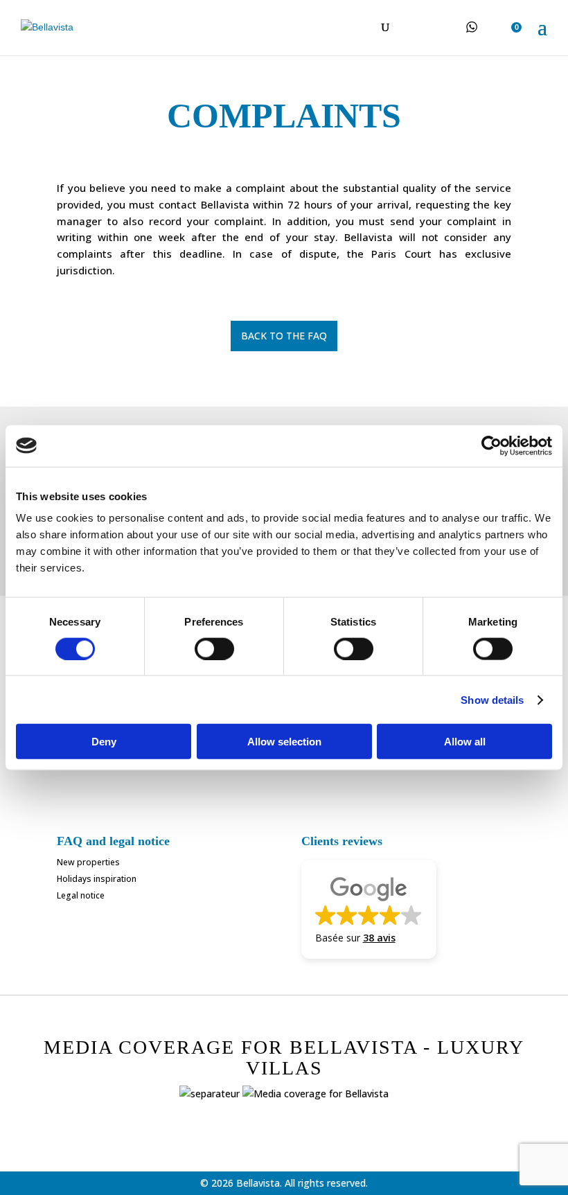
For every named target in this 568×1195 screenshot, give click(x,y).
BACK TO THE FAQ (284, 335)
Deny (103, 741)
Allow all (465, 741)
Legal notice (81, 895)
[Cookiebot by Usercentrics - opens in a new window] (491, 445)
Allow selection (284, 741)
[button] (368, 909)
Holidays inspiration (96, 879)
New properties (88, 862)
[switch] (214, 648)
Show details (492, 699)
